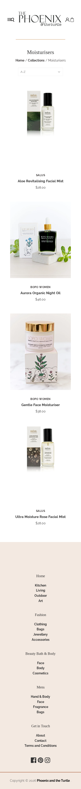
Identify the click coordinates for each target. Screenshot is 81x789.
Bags (40, 629)
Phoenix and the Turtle (53, 780)
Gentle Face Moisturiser (40, 405)
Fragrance (40, 707)
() (72, 19)
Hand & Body (40, 696)
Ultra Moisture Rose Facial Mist (40, 517)
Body (41, 668)
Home (20, 60)
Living (40, 590)
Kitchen (40, 585)
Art (40, 601)
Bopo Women (40, 287)
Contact (40, 740)
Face (40, 663)
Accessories (41, 639)
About (40, 735)
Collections (36, 60)
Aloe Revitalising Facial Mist (40, 181)
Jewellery (40, 634)
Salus (40, 175)
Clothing (40, 624)
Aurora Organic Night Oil (40, 293)
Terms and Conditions (41, 745)
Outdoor (40, 595)
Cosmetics (40, 673)
